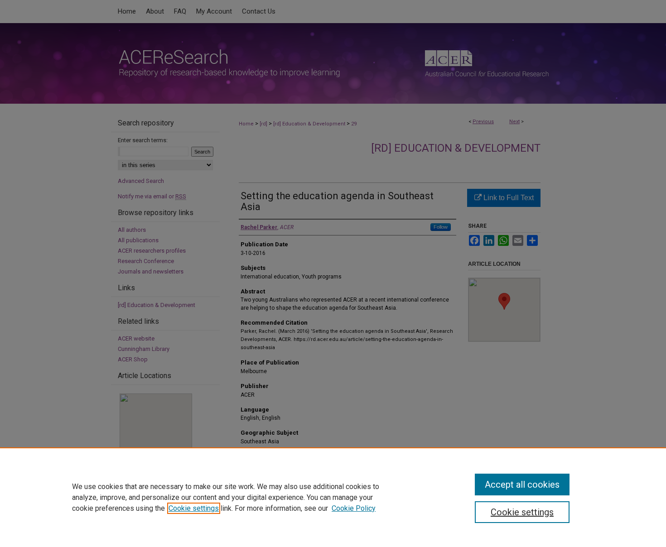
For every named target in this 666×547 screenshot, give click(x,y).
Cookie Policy (354, 508)
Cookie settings (194, 508)
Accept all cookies (522, 484)
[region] (333, 497)
